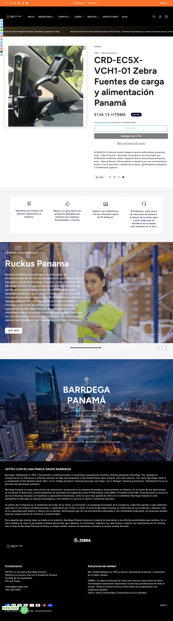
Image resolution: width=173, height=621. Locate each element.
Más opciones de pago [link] (131, 143)
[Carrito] (166, 16)
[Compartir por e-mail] (123, 177)
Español (163, 3)
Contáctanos (110, 17)
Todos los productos (109, 53)
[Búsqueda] (154, 16)
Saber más (145, 326)
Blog (125, 17)
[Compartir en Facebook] (110, 177)
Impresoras (45, 17)
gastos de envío (103, 122)
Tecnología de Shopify (43, 611)
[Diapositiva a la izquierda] (159, 347)
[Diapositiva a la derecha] (165, 347)
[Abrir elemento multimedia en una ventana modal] (84, 48)
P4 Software (100, 277)
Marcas (92, 17)
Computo (63, 17)
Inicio (31, 17)
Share (101, 177)
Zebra (78, 17)
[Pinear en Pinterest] (114, 177)
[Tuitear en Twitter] (118, 177)
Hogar (96, 53)
